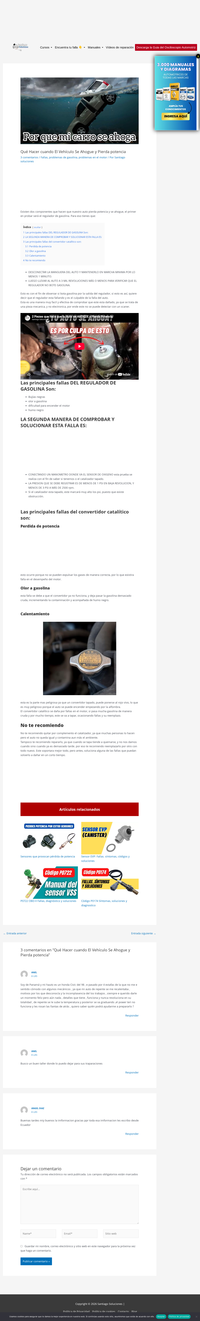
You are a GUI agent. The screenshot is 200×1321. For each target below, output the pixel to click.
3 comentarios (29, 157)
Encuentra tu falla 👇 (68, 47)
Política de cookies (103, 1311)
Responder (132, 1015)
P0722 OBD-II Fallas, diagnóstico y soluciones (48, 901)
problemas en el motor (93, 157)
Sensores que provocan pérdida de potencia (47, 856)
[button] (46, 47)
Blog (134, 1311)
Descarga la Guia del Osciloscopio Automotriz (166, 47)
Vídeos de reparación (120, 47)
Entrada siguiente (143, 933)
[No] (196, 1316)
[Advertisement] (88, 20)
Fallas (44, 157)
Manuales (94, 47)
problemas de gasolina (63, 157)
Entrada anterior (15, 933)
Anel (34, 972)
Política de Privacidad (76, 1311)
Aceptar (161, 1316)
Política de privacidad (179, 1316)
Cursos (44, 47)
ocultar (37, 227)
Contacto (123, 1311)
